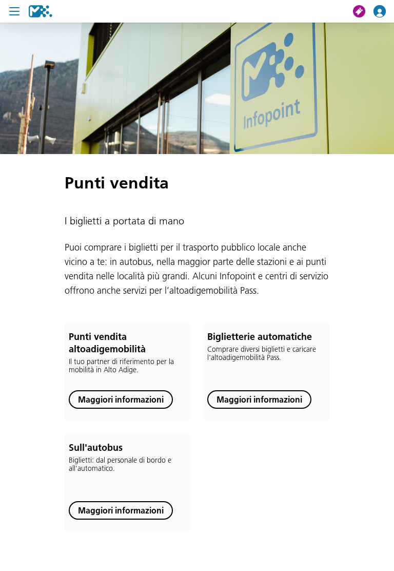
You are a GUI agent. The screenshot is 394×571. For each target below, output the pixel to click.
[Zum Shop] (363, 11)
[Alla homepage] (40, 11)
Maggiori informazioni (121, 399)
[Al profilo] (383, 11)
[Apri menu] (14, 11)
